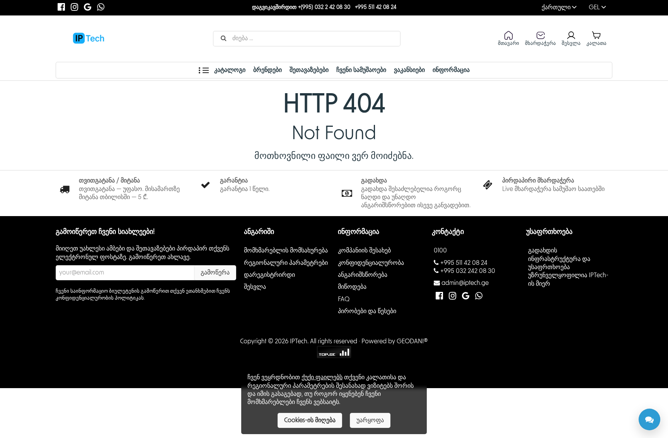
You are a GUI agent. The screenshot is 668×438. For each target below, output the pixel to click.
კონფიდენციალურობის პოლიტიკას (100, 298)
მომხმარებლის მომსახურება (286, 250)
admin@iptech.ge (465, 283)
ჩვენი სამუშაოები (361, 70)
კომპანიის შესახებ (364, 250)
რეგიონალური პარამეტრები (286, 262)
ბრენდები (267, 70)
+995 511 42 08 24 (375, 7)
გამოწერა (215, 272)
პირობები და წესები (367, 311)
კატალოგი (229, 70)
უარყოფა (370, 420)
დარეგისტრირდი (269, 275)
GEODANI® (412, 341)
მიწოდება (352, 287)
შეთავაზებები (309, 70)
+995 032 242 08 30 (467, 271)
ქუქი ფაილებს (322, 377)
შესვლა (255, 287)
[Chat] (649, 419)
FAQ (343, 299)
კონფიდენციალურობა (371, 262)
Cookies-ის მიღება (310, 420)
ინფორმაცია (451, 70)
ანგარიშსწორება (362, 275)
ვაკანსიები (409, 70)
